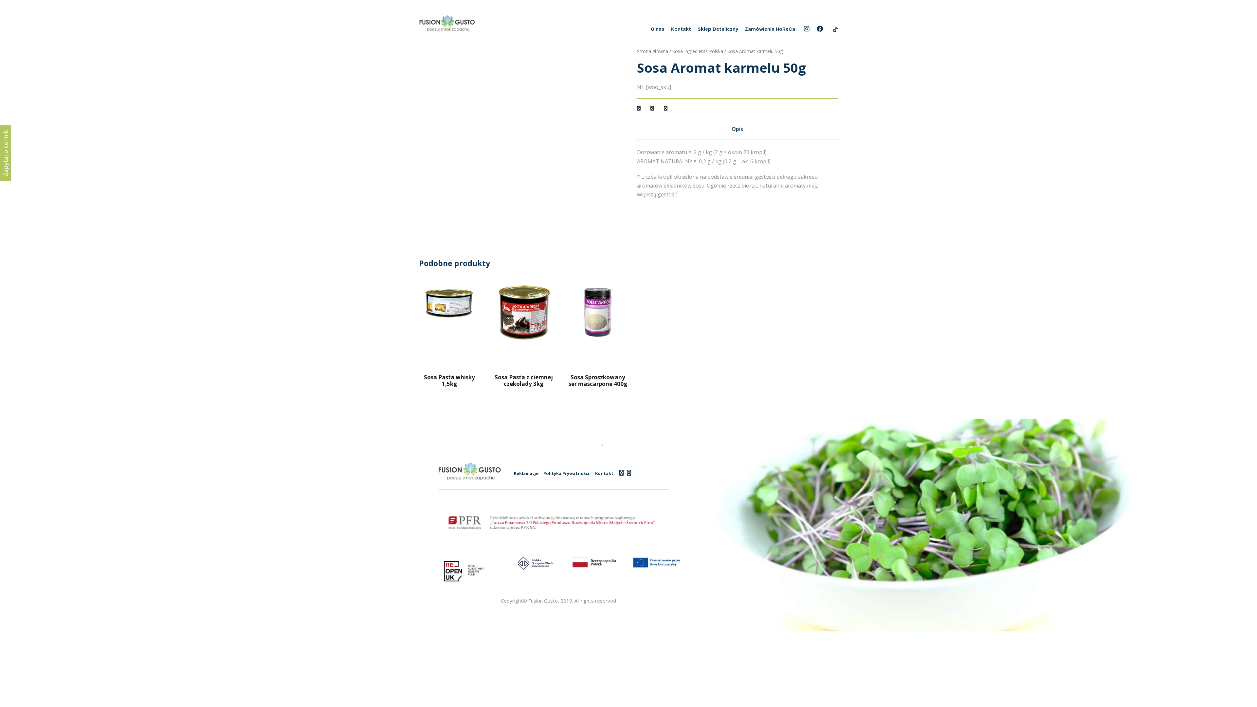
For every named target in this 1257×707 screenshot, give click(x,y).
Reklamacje (526, 473)
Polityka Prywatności (566, 473)
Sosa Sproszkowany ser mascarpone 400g (598, 380)
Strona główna (652, 51)
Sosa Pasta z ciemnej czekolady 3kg (524, 380)
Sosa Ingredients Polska (697, 51)
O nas (658, 29)
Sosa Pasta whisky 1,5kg (449, 380)
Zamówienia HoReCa (770, 29)
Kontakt (681, 29)
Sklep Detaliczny (718, 29)
